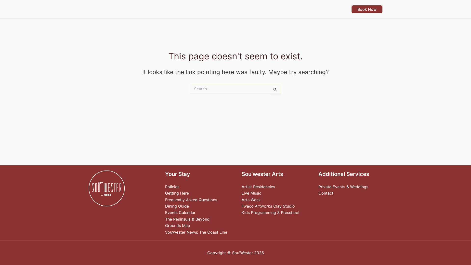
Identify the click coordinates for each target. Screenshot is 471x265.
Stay (206, 9)
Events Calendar (180, 212)
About (332, 9)
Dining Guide (177, 206)
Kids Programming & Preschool (270, 212)
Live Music (251, 193)
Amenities (232, 9)
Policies (172, 186)
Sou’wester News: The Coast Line (196, 232)
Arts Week (251, 199)
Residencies (303, 9)
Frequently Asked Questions (191, 199)
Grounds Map (177, 225)
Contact (325, 193)
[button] (212, 9)
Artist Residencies (258, 186)
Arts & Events (266, 9)
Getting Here (177, 193)
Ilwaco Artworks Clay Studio (268, 206)
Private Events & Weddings (343, 186)
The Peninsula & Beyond (187, 219)
